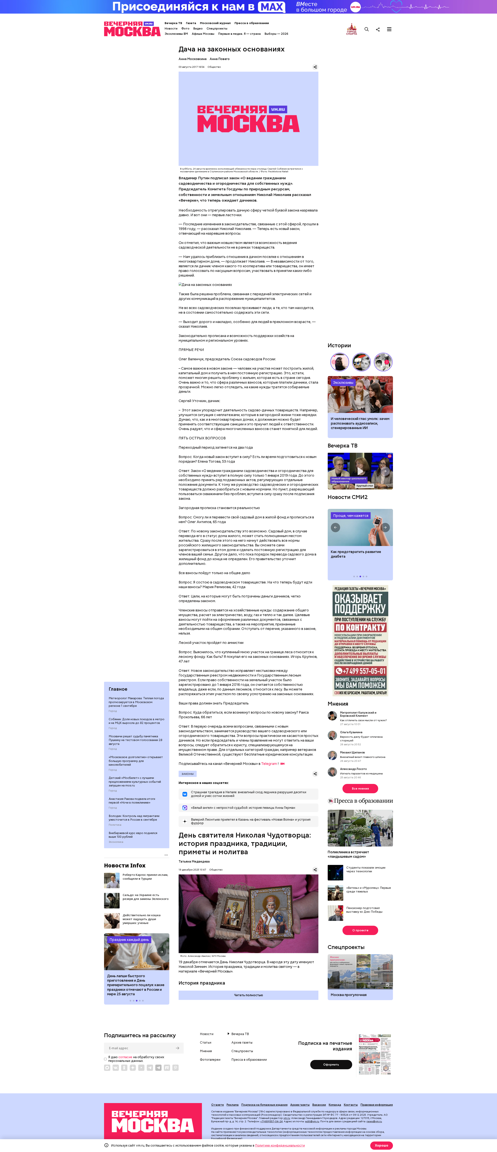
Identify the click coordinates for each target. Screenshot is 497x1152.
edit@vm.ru (312, 1121)
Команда (335, 1104)
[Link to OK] (124, 1068)
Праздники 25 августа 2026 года (136, 951)
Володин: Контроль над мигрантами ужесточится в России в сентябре (134, 818)
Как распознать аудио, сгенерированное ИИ (360, 394)
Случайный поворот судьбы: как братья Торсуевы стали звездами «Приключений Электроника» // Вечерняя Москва (383, 362)
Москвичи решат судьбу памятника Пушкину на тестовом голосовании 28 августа (135, 740)
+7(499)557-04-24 (271, 1121)
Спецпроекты (217, 28)
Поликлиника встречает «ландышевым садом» (348, 854)
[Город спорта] (351, 29)
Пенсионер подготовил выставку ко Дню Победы (364, 910)
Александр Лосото (353, 768)
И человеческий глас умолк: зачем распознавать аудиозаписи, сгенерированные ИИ (360, 423)
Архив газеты (241, 1042)
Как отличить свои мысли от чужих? (363, 720)
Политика (115, 824)
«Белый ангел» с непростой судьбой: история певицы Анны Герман (339, 362)
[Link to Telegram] (150, 1068)
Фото (185, 28)
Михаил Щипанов (352, 752)
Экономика (116, 842)
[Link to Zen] (133, 1068)
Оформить (331, 1065)
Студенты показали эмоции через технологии (365, 869)
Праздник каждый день (129, 940)
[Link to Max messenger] (107, 1068)
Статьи (205, 1042)
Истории (339, 345)
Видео (198, 28)
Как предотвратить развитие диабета (360, 527)
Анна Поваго (220, 59)
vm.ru (286, 1118)
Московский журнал (215, 23)
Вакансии (319, 1104)
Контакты (351, 1104)
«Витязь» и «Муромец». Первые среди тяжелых (368, 889)
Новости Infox (125, 865)
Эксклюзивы (343, 382)
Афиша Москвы (203, 34)
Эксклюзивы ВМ (176, 34)
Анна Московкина (193, 59)
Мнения (338, 703)
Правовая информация (377, 1104)
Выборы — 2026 (276, 34)
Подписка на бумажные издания (264, 1104)
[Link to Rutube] (167, 1068)
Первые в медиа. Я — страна (239, 34)
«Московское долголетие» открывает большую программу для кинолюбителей (136, 761)
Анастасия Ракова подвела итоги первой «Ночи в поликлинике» (132, 801)
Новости (171, 28)
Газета (191, 23)
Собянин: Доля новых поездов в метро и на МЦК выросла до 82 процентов (136, 721)
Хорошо (381, 1145)
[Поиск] (366, 29)
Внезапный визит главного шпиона (362, 756)
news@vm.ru (374, 1121)
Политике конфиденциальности (280, 1145)
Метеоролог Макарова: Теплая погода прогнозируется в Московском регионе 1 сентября (136, 702)
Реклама (233, 1104)
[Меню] (389, 29)
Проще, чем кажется (350, 515)
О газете (217, 1104)
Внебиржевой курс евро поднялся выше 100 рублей (133, 835)
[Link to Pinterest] (175, 1068)
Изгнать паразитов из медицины (361, 773)
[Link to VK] (116, 1068)
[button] (111, 951)
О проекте (360, 930)
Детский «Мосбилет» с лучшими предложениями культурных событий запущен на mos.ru (135, 782)
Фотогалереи (210, 1059)
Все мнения (360, 789)
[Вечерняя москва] (153, 1121)
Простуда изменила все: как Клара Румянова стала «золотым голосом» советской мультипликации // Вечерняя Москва (361, 362)
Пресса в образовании (252, 23)
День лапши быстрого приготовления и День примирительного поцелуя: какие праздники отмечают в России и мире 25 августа (135, 985)
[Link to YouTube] (141, 1068)
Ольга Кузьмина (352, 732)
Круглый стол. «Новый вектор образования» (360, 471)
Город (113, 711)
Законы (188, 774)
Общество (214, 66)
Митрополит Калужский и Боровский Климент (358, 714)
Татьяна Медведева (194, 861)
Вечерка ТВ (173, 23)
